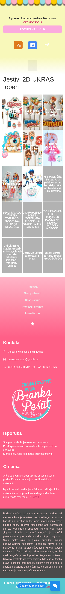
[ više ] (35, 497)
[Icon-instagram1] (46, 45)
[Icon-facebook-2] (32, 45)
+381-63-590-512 (32, 22)
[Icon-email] (18, 45)
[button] (32, 29)
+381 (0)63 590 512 (19, 367)
